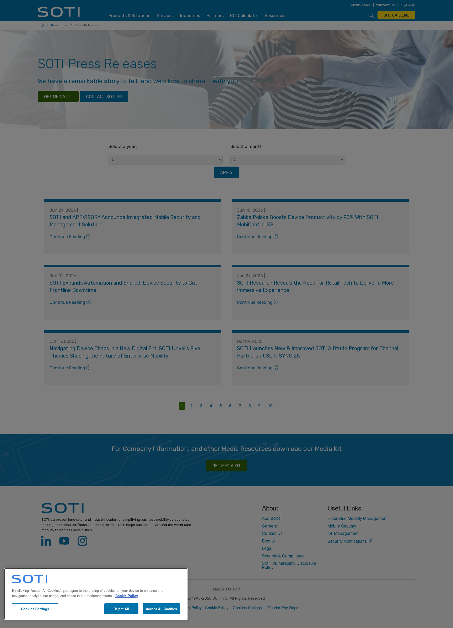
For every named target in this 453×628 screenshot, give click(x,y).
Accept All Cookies (161, 608)
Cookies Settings (35, 608)
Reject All (121, 608)
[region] (96, 594)
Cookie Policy (126, 595)
